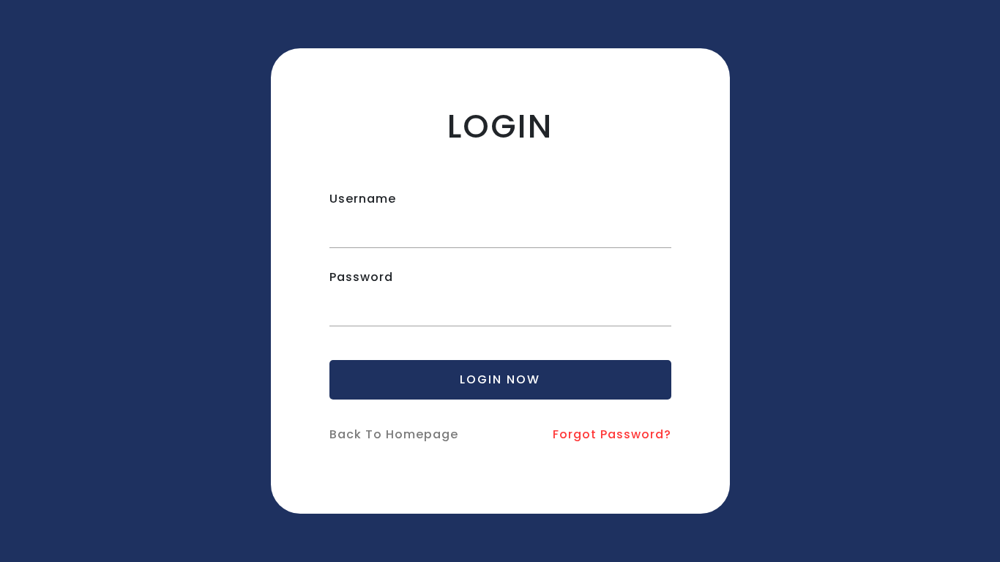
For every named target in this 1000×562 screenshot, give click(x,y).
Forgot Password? (612, 434)
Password (361, 277)
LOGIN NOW (500, 379)
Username (362, 198)
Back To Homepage (393, 434)
